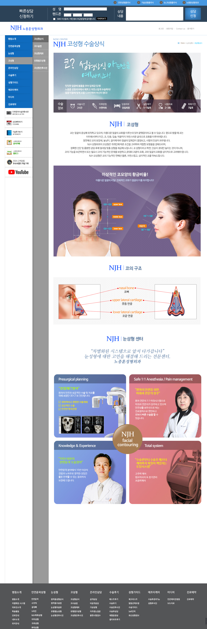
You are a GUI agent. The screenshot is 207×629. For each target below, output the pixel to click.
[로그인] (161, 29)
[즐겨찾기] (190, 29)
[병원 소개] (19, 39)
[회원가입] (169, 29)
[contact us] (180, 29)
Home (183, 43)
